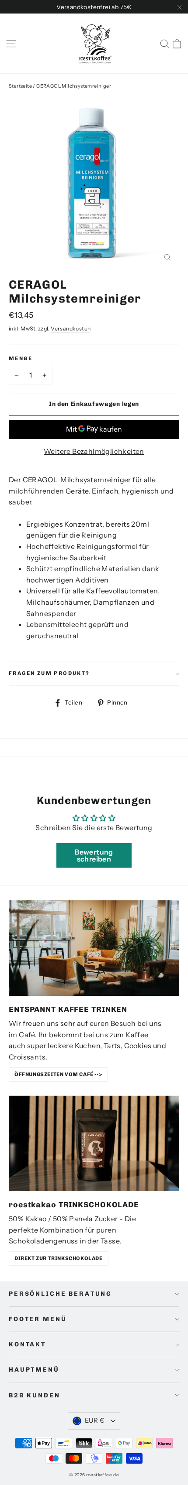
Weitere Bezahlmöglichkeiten (94, 451)
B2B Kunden (34, 1395)
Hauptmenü (34, 1369)
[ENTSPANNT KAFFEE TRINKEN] (94, 948)
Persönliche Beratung (60, 1294)
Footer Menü (37, 1319)
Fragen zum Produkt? (49, 673)
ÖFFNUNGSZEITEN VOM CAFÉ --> (58, 1074)
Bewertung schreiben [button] (94, 855)
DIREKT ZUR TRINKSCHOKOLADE (58, 1258)
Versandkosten (71, 328)
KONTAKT (27, 1344)
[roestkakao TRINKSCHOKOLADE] (94, 1143)
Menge (20, 358)
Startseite (20, 86)
